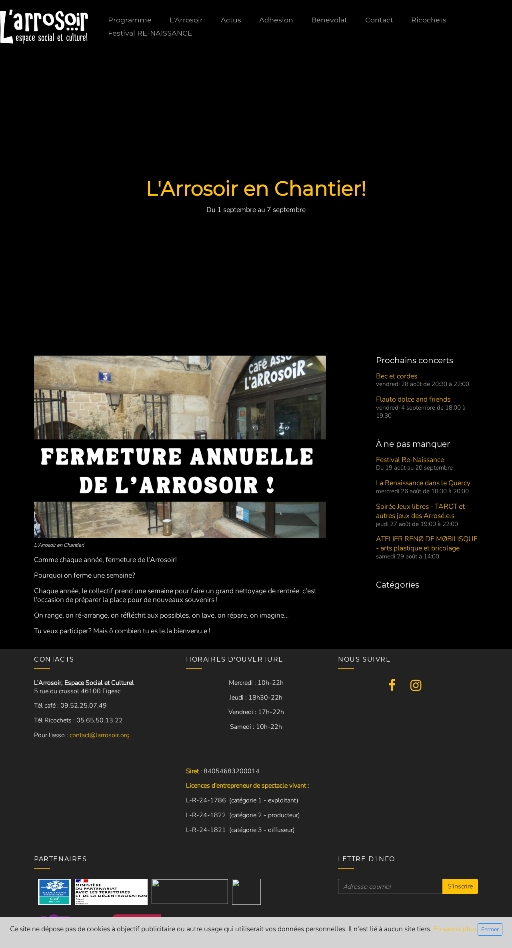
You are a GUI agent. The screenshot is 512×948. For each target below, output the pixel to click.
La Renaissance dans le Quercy (423, 483)
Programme (130, 20)
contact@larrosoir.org (100, 735)
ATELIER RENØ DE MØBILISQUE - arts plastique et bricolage (427, 543)
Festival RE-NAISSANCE (150, 33)
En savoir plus (455, 929)
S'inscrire (460, 886)
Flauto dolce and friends (413, 399)
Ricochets (428, 20)
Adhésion (276, 20)
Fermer (490, 929)
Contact (379, 20)
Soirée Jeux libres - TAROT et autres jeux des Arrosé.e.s (420, 511)
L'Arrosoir (186, 20)
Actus (231, 20)
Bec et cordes (396, 376)
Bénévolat (329, 20)
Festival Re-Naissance (410, 459)
